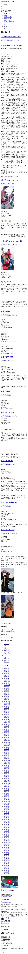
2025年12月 (7, 681)
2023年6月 (6, 731)
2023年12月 (7, 721)
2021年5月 (6, 772)
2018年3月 (6, 834)
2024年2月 (6, 717)
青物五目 (6, 650)
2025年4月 (6, 694)
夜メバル (6, 662)
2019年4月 (6, 813)
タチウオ (6, 649)
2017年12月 (7, 839)
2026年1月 (6, 680)
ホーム (5, 24)
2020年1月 (6, 798)
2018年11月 (7, 821)
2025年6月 (6, 691)
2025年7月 (6, 690)
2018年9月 (6, 824)
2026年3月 (6, 676)
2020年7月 (6, 788)
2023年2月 (6, 737)
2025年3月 (6, 696)
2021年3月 (6, 775)
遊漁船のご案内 (8, 17)
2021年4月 (6, 773)
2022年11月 (7, 742)
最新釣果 (6, 15)
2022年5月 (6, 752)
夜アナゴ (14, 315)
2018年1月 (6, 837)
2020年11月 (7, 781)
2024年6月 (6, 711)
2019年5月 (6, 811)
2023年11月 (7, 722)
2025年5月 (6, 693)
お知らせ (10, 40)
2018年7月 (6, 827)
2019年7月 (6, 808)
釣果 (9, 184)
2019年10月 (7, 803)
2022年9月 (6, 745)
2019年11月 (7, 801)
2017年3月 (6, 854)
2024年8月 (6, 708)
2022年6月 (6, 750)
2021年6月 (6, 770)
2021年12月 (7, 760)
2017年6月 (6, 849)
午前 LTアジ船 (7, 461)
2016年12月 (7, 859)
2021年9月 (6, 765)
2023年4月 (6, 734)
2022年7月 (6, 749)
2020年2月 (6, 796)
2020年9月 (6, 785)
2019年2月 (6, 816)
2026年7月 (6, 670)
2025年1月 (6, 699)
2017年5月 (6, 850)
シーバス (6, 652)
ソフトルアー (7, 653)
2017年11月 (7, 840)
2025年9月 (6, 686)
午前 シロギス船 (7, 412)
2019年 (5, 26)
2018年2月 (6, 836)
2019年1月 (6, 818)
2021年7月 (6, 768)
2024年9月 (6, 706)
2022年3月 (6, 755)
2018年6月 (6, 829)
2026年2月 (6, 678)
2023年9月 (6, 726)
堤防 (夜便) (5, 311)
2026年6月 (6, 672)
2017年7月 (6, 847)
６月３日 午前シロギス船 (11, 241)
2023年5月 (6, 732)
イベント (16, 40)
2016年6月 (6, 868)
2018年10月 (7, 822)
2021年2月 (6, 777)
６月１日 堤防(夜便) (9, 502)
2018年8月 (6, 826)
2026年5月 (6, 673)
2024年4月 (6, 714)
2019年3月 (6, 814)
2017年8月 (6, 845)
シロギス (14, 244)
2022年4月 (6, 754)
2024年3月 (6, 716)
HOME (5, 13)
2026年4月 (6, 675)
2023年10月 (7, 724)
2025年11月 (7, 683)
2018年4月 (6, 832)
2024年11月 (7, 703)
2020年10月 (7, 783)
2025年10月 (7, 685)
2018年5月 (6, 831)
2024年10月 (7, 704)
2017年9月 (6, 844)
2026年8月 (6, 668)
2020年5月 (6, 791)
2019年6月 (6, 809)
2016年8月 (6, 865)
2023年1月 (6, 739)
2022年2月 (6, 757)
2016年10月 (7, 862)
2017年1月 (6, 857)
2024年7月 (6, 709)
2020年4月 (6, 793)
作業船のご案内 (8, 18)
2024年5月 (6, 713)
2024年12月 (7, 701)
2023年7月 (6, 729)
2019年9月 (6, 804)
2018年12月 (7, 819)
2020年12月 (7, 780)
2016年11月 (7, 860)
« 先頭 (4, 623)
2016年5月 (6, 870)
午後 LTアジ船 (7, 357)
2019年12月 (7, 799)
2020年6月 (6, 790)
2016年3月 (6, 873)
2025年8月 (6, 688)
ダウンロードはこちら (7, 637)
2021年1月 (6, 778)
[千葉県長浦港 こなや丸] (8, 1)
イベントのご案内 (9, 22)
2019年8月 (6, 806)
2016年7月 (6, 867)
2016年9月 (6, 863)
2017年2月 (6, 855)
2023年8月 (6, 727)
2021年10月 (7, 763)
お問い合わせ (4, 929)
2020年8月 (6, 786)
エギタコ (6, 658)
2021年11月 (7, 762)
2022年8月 (6, 747)
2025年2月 (6, 698)
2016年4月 (6, 872)
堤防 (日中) (5, 391)
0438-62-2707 (6, 939)
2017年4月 (6, 852)
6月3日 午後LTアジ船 (10, 180)
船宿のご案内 (7, 20)
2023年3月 (6, 735)
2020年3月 (6, 795)
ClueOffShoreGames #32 (11, 37)
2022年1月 (6, 758)
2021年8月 (6, 767)
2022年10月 (7, 744)
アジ (13, 184)
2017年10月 (7, 842)
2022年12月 (7, 740)
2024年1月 (6, 719)
